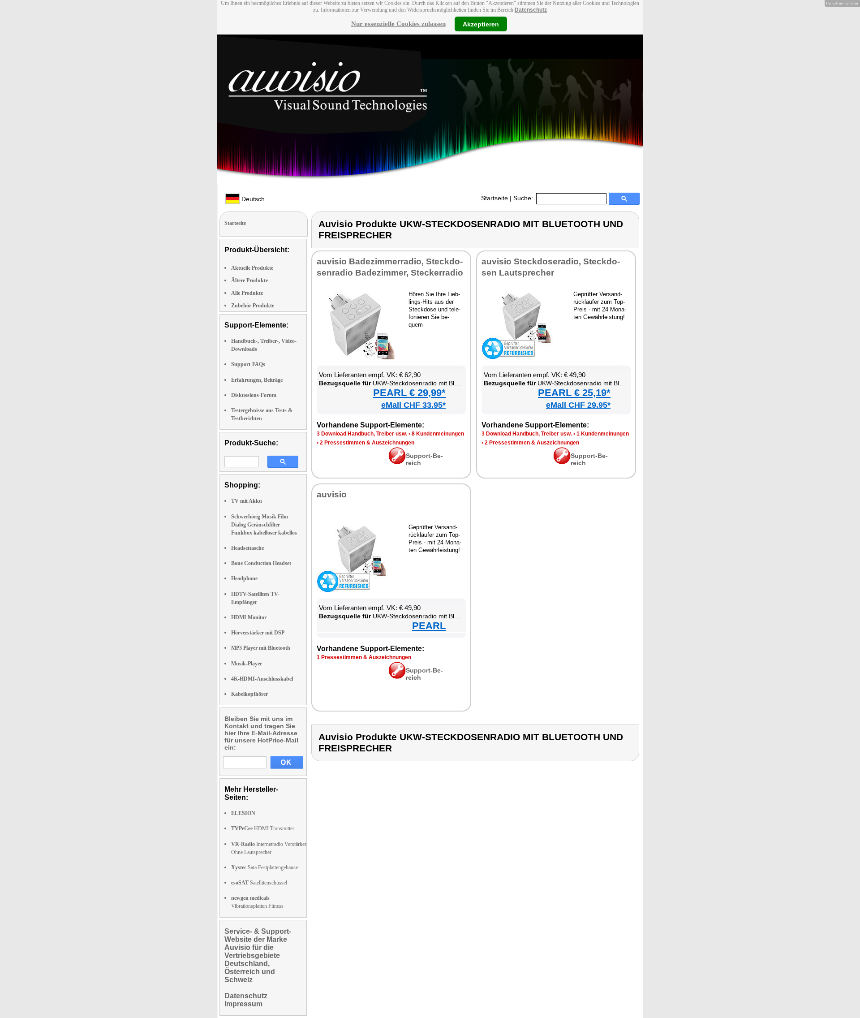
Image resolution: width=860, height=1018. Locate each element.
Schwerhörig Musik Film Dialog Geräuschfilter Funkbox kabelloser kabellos (264, 524)
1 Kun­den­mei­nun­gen (602, 434)
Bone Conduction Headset (261, 563)
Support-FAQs (248, 364)
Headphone (244, 578)
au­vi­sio (332, 494)
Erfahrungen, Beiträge (257, 380)
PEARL (429, 625)
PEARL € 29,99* (409, 392)
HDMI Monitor (249, 617)
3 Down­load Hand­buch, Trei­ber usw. (362, 434)
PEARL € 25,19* (574, 392)
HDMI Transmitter (262, 828)
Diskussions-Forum (253, 395)
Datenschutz (531, 10)
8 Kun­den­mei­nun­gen (438, 434)
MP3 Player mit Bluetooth (260, 648)
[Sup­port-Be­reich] (397, 462)
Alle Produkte (247, 293)
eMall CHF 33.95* (413, 405)
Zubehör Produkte (252, 305)
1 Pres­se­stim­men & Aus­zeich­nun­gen (364, 657)
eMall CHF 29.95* (578, 405)
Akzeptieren (481, 23)
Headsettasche (247, 548)
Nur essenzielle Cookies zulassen (398, 23)
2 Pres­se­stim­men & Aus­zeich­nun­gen (367, 443)
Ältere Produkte (249, 280)
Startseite (494, 198)
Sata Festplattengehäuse (264, 867)
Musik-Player (246, 663)
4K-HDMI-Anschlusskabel (262, 679)
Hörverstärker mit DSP (257, 633)
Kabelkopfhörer (249, 694)
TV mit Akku (246, 501)
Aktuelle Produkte (252, 268)
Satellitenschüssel (259, 883)
